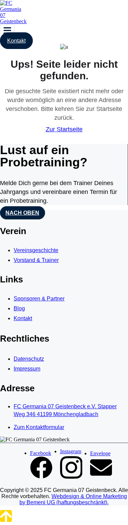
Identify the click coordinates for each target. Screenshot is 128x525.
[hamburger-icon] (7, 31)
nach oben (22, 213)
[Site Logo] (13, 21)
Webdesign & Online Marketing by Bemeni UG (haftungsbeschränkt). (73, 499)
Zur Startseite (64, 129)
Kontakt (16, 41)
